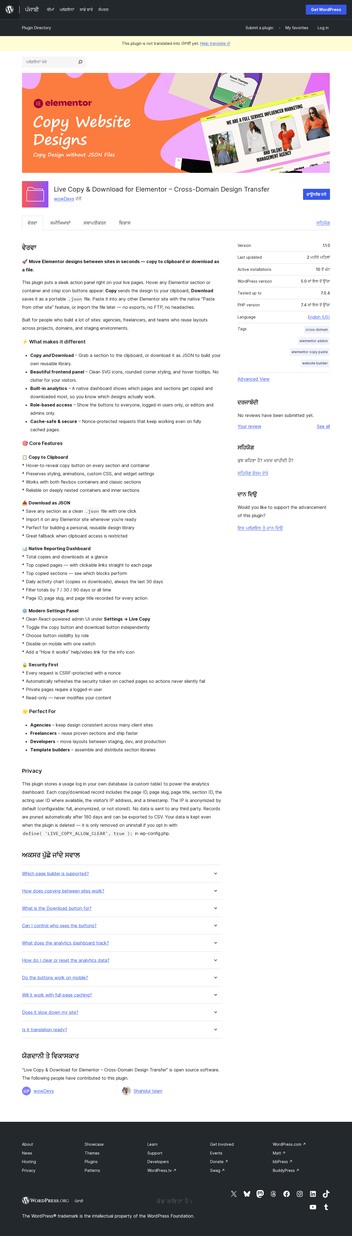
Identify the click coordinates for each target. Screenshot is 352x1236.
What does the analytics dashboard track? (65, 943)
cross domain (317, 330)
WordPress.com (289, 1144)
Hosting (29, 1161)
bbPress (283, 1161)
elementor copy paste (310, 352)
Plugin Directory (36, 27)
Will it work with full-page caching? (57, 995)
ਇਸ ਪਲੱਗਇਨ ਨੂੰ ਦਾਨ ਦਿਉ (260, 528)
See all (323, 426)
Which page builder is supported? (55, 873)
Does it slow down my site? (50, 1012)
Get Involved (222, 1144)
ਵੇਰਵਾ (32, 223)
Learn (152, 1144)
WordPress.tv (162, 1170)
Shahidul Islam (148, 1091)
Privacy (28, 1170)
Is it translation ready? (44, 1029)
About (27, 1144)
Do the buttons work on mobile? (55, 977)
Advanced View (254, 379)
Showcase (94, 1144)
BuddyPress (286, 1170)
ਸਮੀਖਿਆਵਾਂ (60, 223)
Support (154, 1153)
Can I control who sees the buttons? (59, 925)
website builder (315, 363)
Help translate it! (215, 43)
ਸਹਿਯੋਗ (323, 223)
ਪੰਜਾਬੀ (79, 1201)
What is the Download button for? (57, 908)
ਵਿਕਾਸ (125, 223)
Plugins (91, 1161)
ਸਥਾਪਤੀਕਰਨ (95, 223)
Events (216, 1153)
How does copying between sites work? (63, 891)
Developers (158, 1161)
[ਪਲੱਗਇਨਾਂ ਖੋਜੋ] (80, 61)
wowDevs (64, 198)
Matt (279, 1153)
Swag (217, 1170)
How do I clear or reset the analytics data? (65, 960)
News (27, 1153)
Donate (219, 1161)
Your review (249, 426)
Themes (92, 1153)
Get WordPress (326, 9)
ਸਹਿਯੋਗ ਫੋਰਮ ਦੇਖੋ (253, 473)
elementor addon (313, 341)
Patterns (92, 1170)
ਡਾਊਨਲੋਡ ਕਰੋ (316, 194)
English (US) (319, 317)
